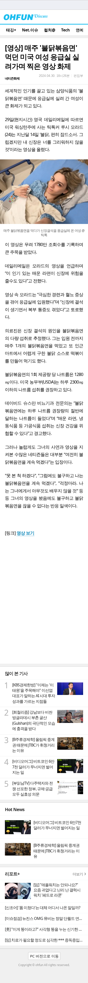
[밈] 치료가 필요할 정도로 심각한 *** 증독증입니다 (46, 940)
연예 (80, 30)
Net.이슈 (30, 30)
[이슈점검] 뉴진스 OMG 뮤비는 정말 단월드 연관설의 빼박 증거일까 (46, 918)
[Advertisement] (44, 617)
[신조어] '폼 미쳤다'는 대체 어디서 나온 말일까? (42, 907)
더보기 (78, 874)
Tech (65, 30)
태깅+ (11, 30)
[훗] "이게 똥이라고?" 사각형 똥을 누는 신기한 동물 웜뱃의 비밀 (46, 929)
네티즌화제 (12, 78)
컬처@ (49, 30)
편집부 (78, 75)
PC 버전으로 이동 (44, 956)
